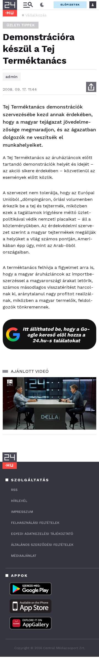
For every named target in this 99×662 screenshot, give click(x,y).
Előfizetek (70, 4)
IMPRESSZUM (22, 512)
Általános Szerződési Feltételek (42, 545)
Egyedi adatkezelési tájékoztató (42, 534)
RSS (14, 490)
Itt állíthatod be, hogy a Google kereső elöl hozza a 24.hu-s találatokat (56, 334)
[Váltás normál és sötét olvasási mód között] (42, 5)
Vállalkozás (35, 15)
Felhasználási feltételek (35, 523)
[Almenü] (28, 5)
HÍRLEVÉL (19, 501)
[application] (49, 403)
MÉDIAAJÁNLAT (23, 556)
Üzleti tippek (21, 25)
